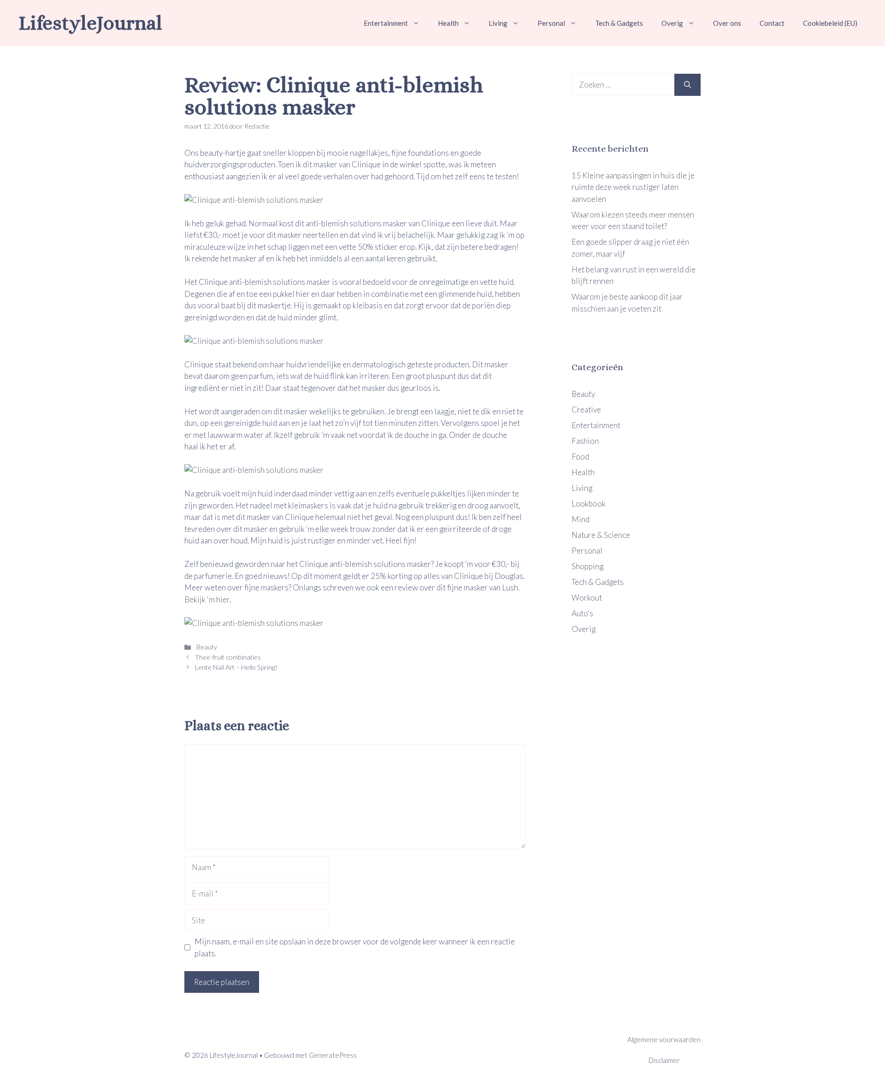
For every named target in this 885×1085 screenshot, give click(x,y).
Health (448, 23)
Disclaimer (664, 1060)
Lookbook (589, 503)
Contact (772, 23)
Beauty (206, 647)
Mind (581, 519)
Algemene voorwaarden (664, 1039)
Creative (586, 409)
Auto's (582, 613)
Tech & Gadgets (619, 23)
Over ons (727, 23)
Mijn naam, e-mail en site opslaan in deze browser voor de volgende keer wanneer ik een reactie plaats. (355, 947)
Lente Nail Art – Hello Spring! (236, 667)
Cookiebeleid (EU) (830, 23)
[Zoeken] (687, 85)
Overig (672, 23)
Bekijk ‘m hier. (207, 599)
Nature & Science (601, 535)
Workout (587, 597)
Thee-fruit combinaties (228, 657)
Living (498, 23)
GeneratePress (333, 1055)
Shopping (587, 566)
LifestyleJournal (90, 23)
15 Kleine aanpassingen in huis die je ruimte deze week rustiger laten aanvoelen (633, 187)
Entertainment (386, 23)
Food (580, 456)
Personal (551, 23)
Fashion (585, 441)
